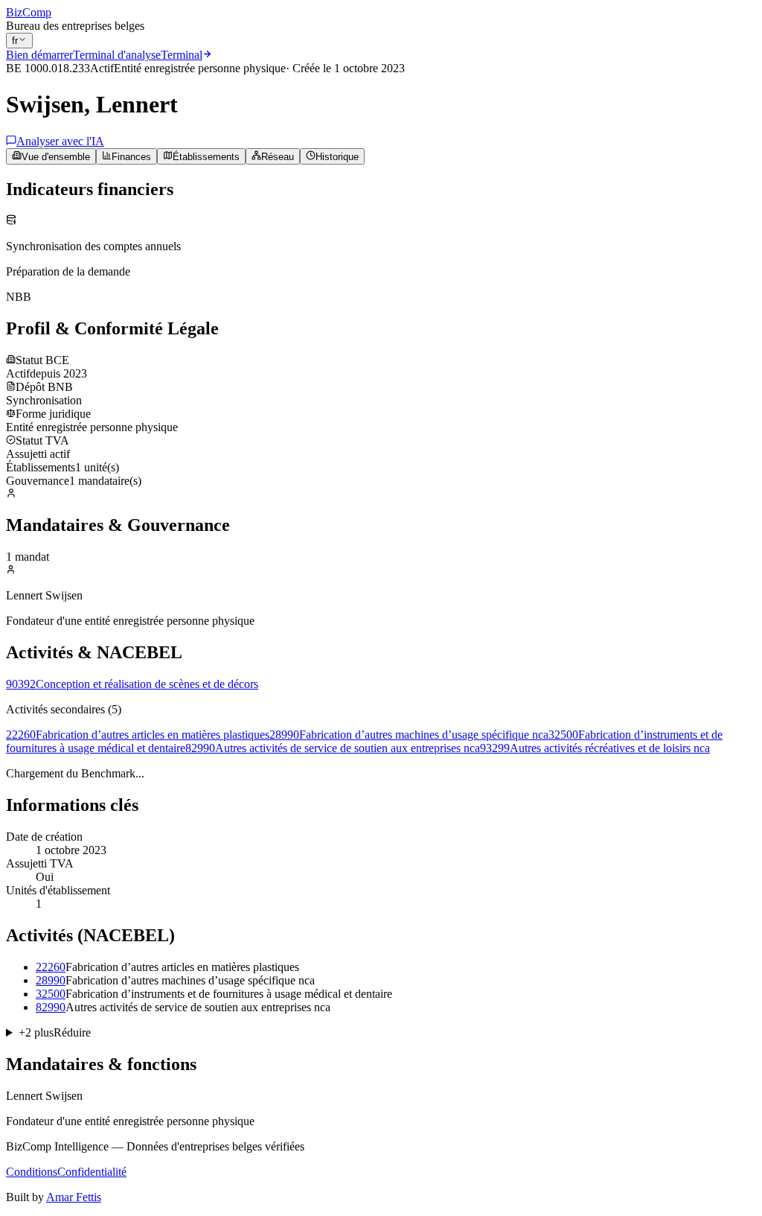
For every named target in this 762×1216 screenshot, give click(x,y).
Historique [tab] (337, 156)
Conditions (31, 1171)
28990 (50, 980)
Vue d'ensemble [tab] (56, 156)
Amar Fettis (73, 1197)
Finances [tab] (131, 156)
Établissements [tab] (206, 156)
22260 (50, 967)
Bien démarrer (39, 54)
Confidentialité (92, 1171)
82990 (50, 1007)
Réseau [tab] (277, 156)
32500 (50, 993)
